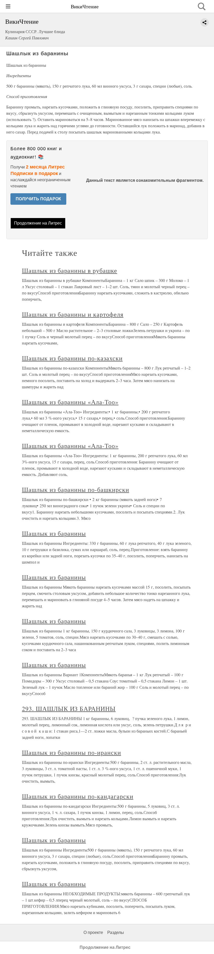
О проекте (93, 932)
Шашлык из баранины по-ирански (71, 752)
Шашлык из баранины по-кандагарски (77, 796)
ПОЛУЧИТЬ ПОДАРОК (38, 199)
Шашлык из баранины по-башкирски (75, 489)
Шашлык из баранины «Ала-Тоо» (70, 402)
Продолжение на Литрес (38, 223)
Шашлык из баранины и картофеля (72, 314)
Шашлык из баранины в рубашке (69, 270)
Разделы (115, 932)
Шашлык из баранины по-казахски (72, 358)
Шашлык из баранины (54, 533)
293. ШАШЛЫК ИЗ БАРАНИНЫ (69, 708)
